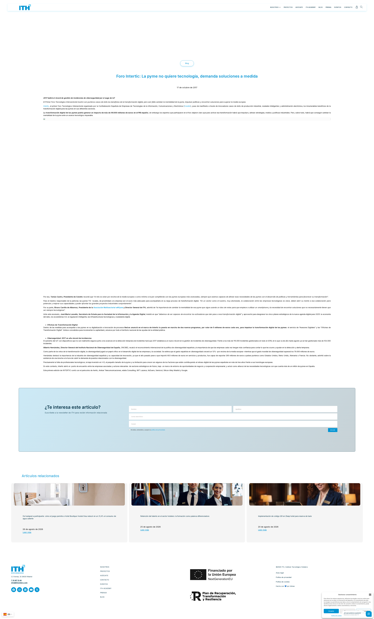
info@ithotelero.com (19, 583)
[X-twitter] (37, 589)
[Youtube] (31, 589)
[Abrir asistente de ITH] (369, 614)
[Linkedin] (25, 589)
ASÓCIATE (104, 576)
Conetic (187, 106)
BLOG (102, 597)
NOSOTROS (104, 567)
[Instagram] (19, 589)
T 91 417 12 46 (16, 580)
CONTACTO (104, 580)
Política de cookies (336, 615)
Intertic (46, 106)
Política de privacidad (283, 577)
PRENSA (103, 593)
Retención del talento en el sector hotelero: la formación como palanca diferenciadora (174, 516)
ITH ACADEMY (105, 588)
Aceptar (331, 611)
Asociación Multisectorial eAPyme (108, 307)
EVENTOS (104, 584)
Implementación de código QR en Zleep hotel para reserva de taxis (285, 516)
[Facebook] (13, 589)
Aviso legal (280, 573)
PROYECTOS (105, 571)
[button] (370, 595)
